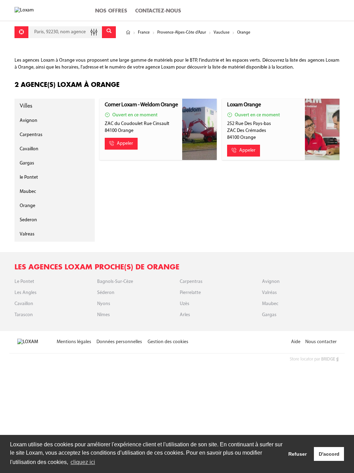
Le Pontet (24, 281)
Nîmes (103, 315)
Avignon (28, 120)
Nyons (103, 303)
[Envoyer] (109, 32)
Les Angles (26, 292)
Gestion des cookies (168, 342)
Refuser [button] (297, 454)
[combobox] (65, 32)
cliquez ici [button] (83, 462)
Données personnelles (119, 342)
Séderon (105, 292)
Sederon (28, 220)
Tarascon (24, 315)
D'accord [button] (329, 454)
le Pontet (29, 177)
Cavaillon (29, 149)
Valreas (27, 234)
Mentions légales (74, 342)
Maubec (28, 191)
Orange (27, 205)
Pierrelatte (190, 292)
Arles (185, 315)
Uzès (184, 303)
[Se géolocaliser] (21, 32)
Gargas (27, 163)
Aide (295, 342)
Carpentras (31, 134)
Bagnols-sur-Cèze (115, 281)
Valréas (269, 292)
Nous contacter (321, 342)
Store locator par (312, 359)
